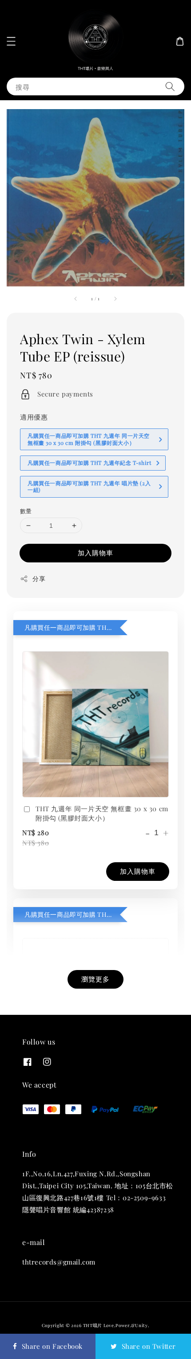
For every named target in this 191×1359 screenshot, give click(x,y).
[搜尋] (170, 86)
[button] (11, 41)
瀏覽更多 (95, 978)
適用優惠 (34, 416)
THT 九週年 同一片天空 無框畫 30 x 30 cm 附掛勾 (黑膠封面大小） (102, 813)
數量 (26, 511)
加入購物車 (95, 552)
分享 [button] (38, 578)
